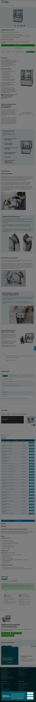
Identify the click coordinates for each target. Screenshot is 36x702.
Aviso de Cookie (20, 698)
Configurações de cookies (30, 698)
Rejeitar (30, 695)
